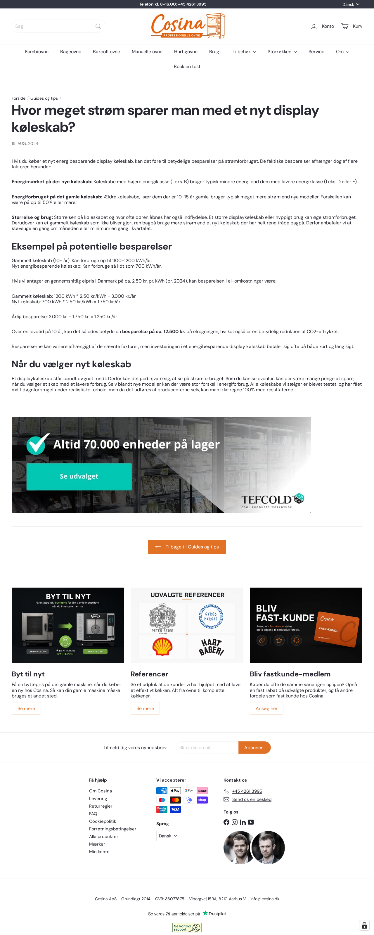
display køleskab (115, 161)
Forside (18, 98)
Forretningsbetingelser (112, 829)
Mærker (97, 844)
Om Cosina (100, 791)
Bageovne (70, 52)
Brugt (215, 52)
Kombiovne (37, 52)
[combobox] (58, 26)
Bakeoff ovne (106, 52)
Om (340, 52)
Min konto (99, 852)
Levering (98, 798)
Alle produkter (103, 836)
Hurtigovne (186, 52)
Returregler (100, 806)
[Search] (98, 26)
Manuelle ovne (147, 52)
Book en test (187, 66)
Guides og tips (44, 98)
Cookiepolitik (102, 821)
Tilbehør (242, 52)
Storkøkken (280, 52)
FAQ (93, 814)
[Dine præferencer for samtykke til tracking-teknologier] (364, 925)
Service (316, 52)
